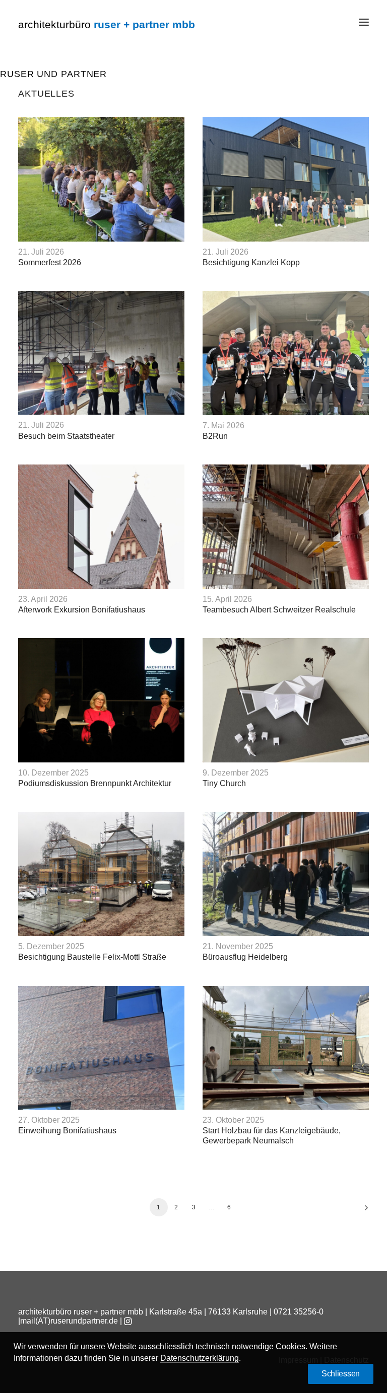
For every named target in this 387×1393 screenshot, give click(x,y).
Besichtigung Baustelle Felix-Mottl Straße (92, 957)
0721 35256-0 (299, 1311)
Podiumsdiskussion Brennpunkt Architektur (94, 783)
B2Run (215, 436)
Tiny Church (224, 783)
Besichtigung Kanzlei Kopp (251, 262)
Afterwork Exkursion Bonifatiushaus (81, 609)
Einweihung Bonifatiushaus (67, 1130)
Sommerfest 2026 (49, 262)
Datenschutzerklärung (199, 1358)
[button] (364, 22)
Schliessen (340, 1373)
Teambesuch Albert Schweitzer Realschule (279, 609)
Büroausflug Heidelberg (245, 957)
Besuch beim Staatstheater (66, 436)
